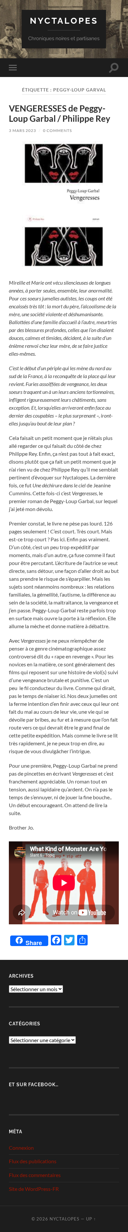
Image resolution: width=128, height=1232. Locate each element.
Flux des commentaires (35, 1175)
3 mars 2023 (22, 130)
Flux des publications (32, 1161)
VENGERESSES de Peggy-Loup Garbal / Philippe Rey (59, 113)
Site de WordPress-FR (34, 1189)
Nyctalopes (64, 20)
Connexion (21, 1147)
